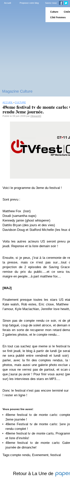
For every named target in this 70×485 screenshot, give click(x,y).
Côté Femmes (58, 17)
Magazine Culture (17, 91)
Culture (54, 11)
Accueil (7, 3)
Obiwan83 (35, 116)
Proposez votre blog (29, 3)
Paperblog (21, 15)
